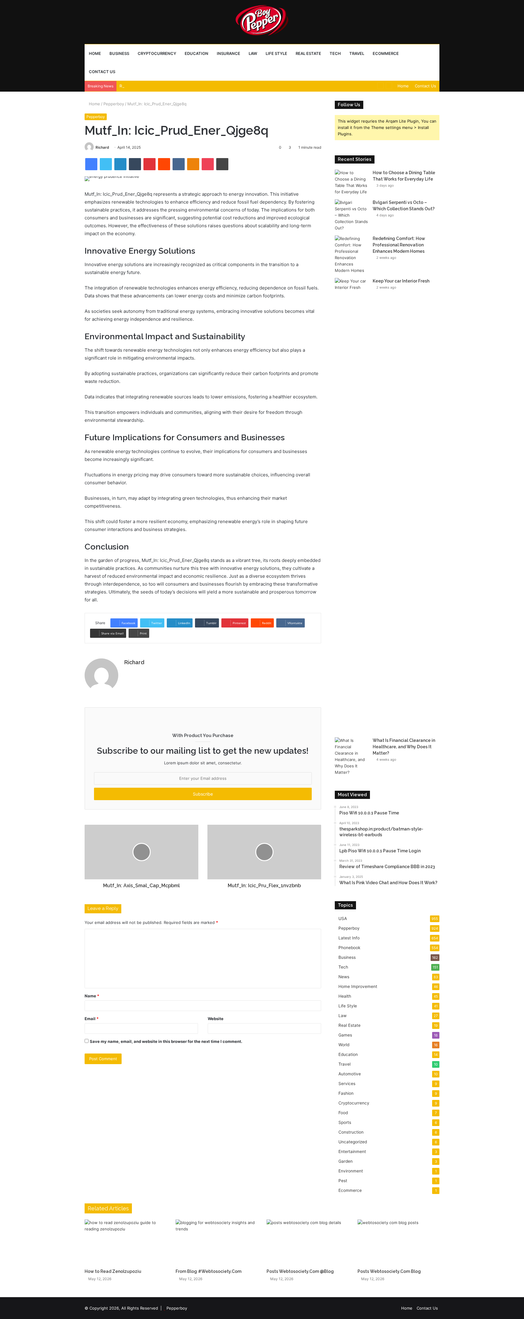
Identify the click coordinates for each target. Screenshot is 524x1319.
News (343, 976)
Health (344, 996)
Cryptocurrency (157, 53)
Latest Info (349, 937)
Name (92, 995)
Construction (351, 1132)
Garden (345, 1161)
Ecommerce (386, 53)
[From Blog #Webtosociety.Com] (216, 1242)
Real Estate (308, 53)
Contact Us (102, 71)
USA (342, 918)
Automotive (349, 1073)
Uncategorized (352, 1141)
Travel (356, 53)
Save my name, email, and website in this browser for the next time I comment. (166, 1041)
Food (343, 1112)
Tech (335, 53)
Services (346, 1083)
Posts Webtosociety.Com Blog (389, 1271)
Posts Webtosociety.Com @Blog (300, 1271)
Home (95, 53)
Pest (342, 1180)
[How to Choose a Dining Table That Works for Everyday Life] (351, 182)
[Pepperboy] (262, 22)
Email (92, 1018)
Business (119, 53)
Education (196, 53)
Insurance (228, 53)
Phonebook (349, 947)
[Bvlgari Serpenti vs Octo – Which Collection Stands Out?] (351, 215)
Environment (350, 1170)
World (343, 1044)
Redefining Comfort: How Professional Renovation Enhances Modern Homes (192, 85)
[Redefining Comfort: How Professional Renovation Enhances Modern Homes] (351, 254)
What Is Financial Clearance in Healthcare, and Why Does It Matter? (404, 747)
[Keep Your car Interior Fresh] (351, 505)
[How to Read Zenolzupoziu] (125, 1242)
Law (253, 53)
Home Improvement (357, 986)
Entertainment (352, 1151)
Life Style (276, 53)
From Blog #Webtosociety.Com (208, 1271)
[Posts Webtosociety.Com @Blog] (307, 1242)
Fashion (346, 1093)
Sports (344, 1122)
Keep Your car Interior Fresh (401, 281)
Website (215, 1018)
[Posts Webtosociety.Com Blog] (398, 1242)
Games (345, 1035)
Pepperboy (113, 103)
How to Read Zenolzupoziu (113, 1271)
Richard (102, 147)
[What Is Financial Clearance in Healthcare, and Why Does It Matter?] (351, 756)
